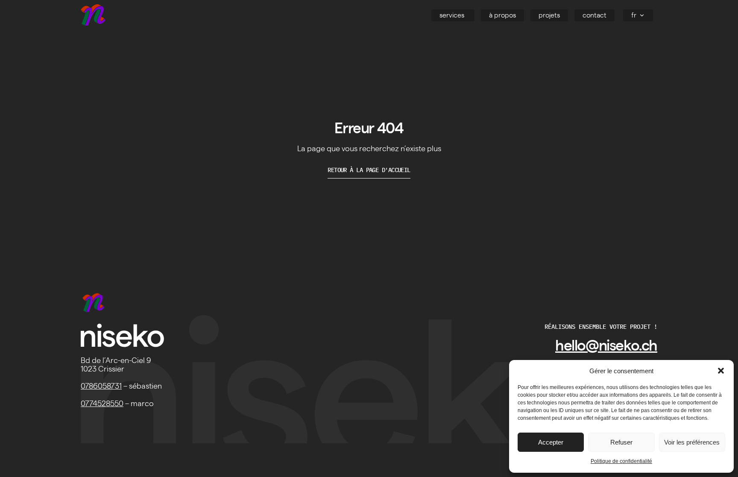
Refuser (621, 442)
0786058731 (101, 386)
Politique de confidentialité (621, 461)
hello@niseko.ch (606, 346)
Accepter (550, 442)
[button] (721, 370)
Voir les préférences (692, 442)
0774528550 (102, 404)
